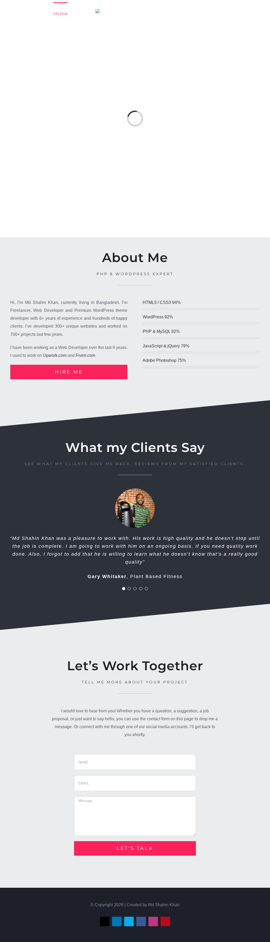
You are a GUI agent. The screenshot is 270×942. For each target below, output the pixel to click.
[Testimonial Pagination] (123, 588)
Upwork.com (54, 355)
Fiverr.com (85, 355)
